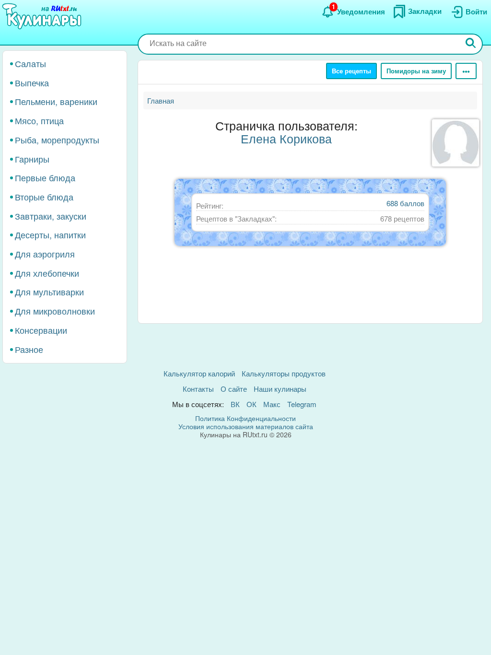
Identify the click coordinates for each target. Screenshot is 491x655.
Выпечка (32, 82)
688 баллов (405, 203)
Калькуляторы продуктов (284, 373)
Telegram (301, 404)
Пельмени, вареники (56, 101)
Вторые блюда (44, 196)
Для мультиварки (49, 291)
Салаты (30, 63)
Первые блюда (45, 177)
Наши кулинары (280, 389)
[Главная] (43, 17)
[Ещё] (466, 71)
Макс (272, 404)
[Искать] (471, 43)
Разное (29, 349)
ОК (251, 404)
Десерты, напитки (50, 234)
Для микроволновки (55, 310)
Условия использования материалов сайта (245, 426)
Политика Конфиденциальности (245, 418)
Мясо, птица (39, 120)
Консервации (41, 330)
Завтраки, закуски (50, 216)
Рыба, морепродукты (57, 139)
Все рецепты (351, 70)
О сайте (234, 389)
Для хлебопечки (47, 273)
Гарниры (32, 158)
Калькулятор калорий (199, 373)
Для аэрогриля (45, 253)
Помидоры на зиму (416, 70)
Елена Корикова (286, 138)
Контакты (198, 389)
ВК (235, 404)
